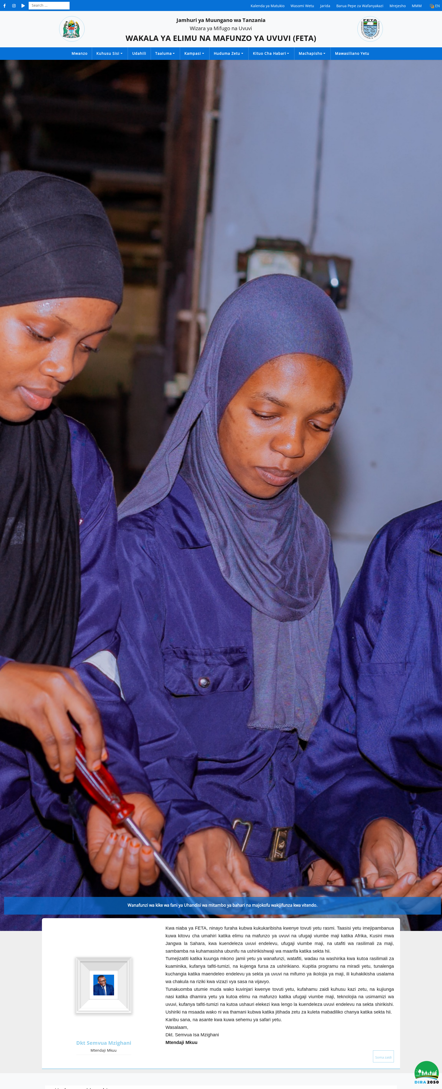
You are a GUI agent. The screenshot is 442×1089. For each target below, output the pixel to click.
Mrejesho (398, 5)
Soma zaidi (383, 1057)
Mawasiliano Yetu (352, 53)
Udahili (139, 53)
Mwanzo (79, 53)
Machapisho (310, 53)
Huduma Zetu (227, 53)
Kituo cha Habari (269, 53)
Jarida (325, 5)
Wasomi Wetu (302, 5)
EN (437, 5)
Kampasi (192, 53)
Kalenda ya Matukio (267, 5)
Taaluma (163, 53)
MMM (417, 5)
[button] (8, 495)
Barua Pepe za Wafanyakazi (359, 5)
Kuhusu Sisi (107, 53)
